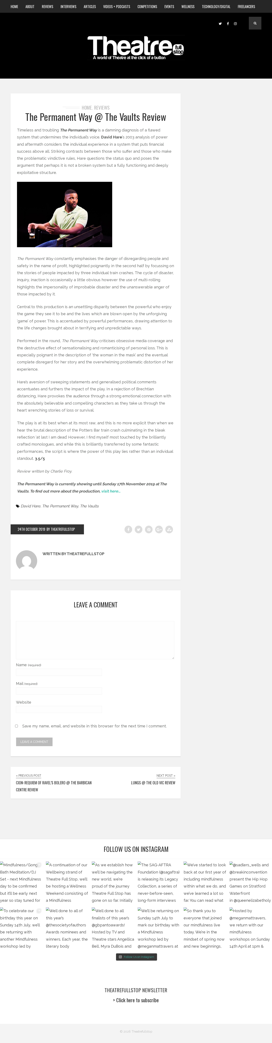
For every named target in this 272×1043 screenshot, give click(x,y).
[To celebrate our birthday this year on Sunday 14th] (21, 928)
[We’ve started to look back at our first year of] (205, 882)
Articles (90, 6)
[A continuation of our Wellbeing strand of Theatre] (67, 882)
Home (14, 6)
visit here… (110, 491)
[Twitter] (220, 23)
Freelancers (246, 6)
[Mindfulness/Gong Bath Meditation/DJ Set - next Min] (21, 882)
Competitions (147, 6)
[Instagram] (235, 23)
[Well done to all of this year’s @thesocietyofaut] (67, 928)
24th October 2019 (31, 529)
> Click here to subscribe (136, 1000)
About (30, 6)
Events (169, 6)
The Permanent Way (60, 506)
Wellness (187, 6)
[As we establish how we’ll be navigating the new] (113, 882)
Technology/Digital (216, 6)
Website (23, 702)
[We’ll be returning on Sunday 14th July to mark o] (159, 928)
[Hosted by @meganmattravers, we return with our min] (251, 928)
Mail (27, 683)
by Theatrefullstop (61, 529)
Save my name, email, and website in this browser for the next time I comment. (94, 726)
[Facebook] (227, 23)
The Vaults (89, 506)
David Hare (30, 506)
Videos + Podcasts (116, 6)
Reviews (47, 6)
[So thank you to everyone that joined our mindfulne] (205, 928)
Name (28, 665)
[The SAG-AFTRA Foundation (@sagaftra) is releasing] (159, 882)
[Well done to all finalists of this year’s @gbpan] (113, 928)
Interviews (68, 6)
